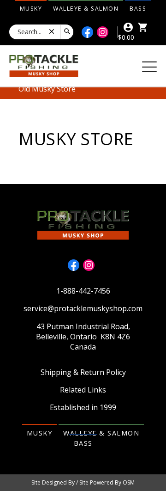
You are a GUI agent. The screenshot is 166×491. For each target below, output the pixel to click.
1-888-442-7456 (83, 291)
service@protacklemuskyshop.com (83, 308)
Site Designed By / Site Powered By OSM (83, 482)
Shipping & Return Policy (83, 372)
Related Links (83, 390)
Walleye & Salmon (86, 8)
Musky (31, 8)
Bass (138, 8)
